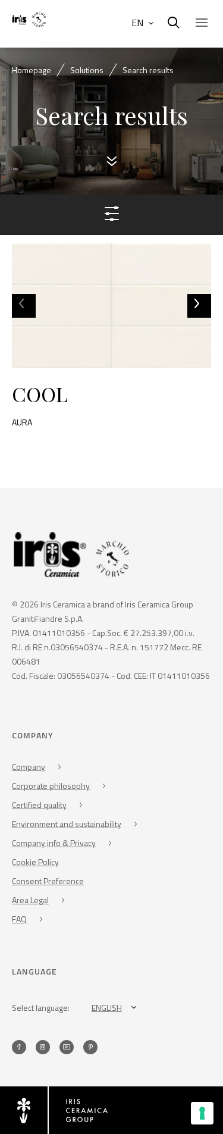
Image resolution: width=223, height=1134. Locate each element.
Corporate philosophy (51, 785)
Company (28, 766)
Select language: (41, 1007)
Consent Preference (48, 881)
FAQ (19, 919)
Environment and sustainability (66, 823)
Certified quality (39, 804)
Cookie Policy (35, 862)
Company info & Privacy (54, 843)
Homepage (31, 70)
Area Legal (30, 900)
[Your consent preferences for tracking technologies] (202, 1113)
